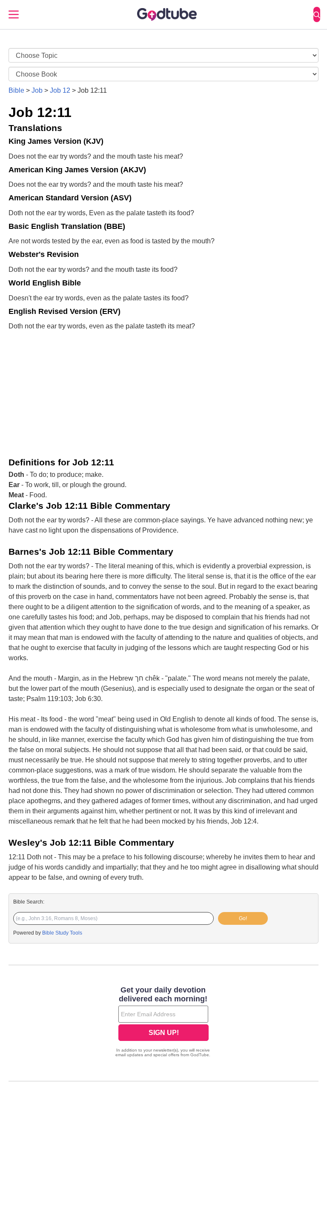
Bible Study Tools (62, 933)
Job (37, 90)
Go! (243, 918)
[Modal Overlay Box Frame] (163, 1022)
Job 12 (60, 90)
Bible (16, 90)
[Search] (316, 14)
